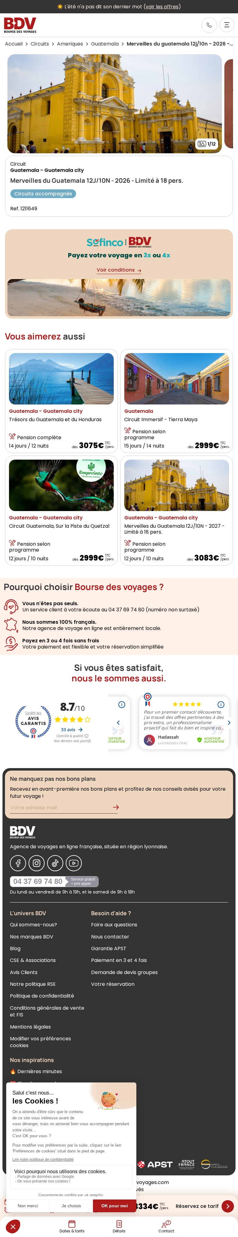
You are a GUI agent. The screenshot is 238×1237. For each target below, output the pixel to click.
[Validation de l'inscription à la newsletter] (118, 808)
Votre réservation (112, 984)
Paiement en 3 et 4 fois (119, 960)
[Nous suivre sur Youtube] (74, 863)
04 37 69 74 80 (37, 881)
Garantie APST (108, 948)
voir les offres (162, 6)
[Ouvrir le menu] (226, 24)
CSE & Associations (33, 960)
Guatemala (105, 44)
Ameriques (70, 44)
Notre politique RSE (33, 984)
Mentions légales (30, 1026)
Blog (15, 948)
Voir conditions (116, 269)
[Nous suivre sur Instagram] (37, 863)
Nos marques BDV (31, 936)
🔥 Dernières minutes (36, 1071)
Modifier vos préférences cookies (40, 1042)
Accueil (14, 44)
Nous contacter (110, 936)
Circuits (40, 44)
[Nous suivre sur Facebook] (18, 863)
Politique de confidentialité (42, 995)
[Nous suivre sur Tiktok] (55, 863)
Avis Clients (23, 972)
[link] (209, 25)
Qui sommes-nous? (33, 924)
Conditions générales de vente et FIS (47, 1011)
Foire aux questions (114, 924)
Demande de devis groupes (124, 972)
